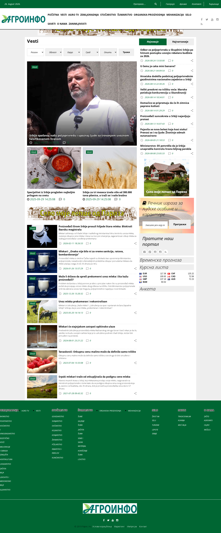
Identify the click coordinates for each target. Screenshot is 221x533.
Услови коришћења (102, 526)
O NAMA (62, 23)
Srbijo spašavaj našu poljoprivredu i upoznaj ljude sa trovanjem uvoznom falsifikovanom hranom (79, 137)
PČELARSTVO (57, 444)
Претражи (179, 224)
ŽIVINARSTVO (57, 440)
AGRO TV (73, 14)
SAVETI (52, 23)
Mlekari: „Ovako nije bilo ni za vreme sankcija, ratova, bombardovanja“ (91, 253)
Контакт (143, 526)
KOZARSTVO (56, 430)
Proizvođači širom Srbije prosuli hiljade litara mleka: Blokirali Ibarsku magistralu (95, 228)
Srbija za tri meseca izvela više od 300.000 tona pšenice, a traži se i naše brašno (107, 194)
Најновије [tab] (153, 41)
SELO (188, 14)
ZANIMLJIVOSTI (77, 23)
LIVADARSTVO (5, 464)
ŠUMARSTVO (124, 14)
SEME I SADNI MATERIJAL (82, 442)
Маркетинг (119, 526)
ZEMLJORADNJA (89, 14)
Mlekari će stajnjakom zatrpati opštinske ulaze (87, 326)
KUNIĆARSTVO (57, 457)
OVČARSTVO (57, 426)
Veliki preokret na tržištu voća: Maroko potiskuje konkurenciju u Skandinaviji (163, 91)
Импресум (132, 526)
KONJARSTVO (57, 435)
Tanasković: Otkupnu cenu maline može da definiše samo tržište (97, 351)
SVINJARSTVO (57, 421)
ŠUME (80, 416)
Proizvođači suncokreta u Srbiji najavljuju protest (165, 117)
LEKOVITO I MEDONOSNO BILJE (5, 481)
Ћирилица (214, 4)
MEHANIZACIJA (175, 14)
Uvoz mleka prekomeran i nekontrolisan (83, 301)
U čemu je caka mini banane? (157, 66)
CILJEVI (206, 425)
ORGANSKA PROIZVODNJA (149, 14)
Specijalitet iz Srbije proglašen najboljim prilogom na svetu (51, 194)
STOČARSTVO (108, 14)
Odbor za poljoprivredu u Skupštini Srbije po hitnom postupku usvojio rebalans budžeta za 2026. (166, 53)
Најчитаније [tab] (180, 41)
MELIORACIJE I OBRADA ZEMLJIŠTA (5, 451)
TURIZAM (155, 425)
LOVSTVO (81, 459)
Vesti (33, 152)
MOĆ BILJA (182, 425)
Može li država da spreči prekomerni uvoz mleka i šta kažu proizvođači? (93, 278)
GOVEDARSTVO (58, 416)
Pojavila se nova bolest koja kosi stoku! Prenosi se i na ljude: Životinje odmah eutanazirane (163, 132)
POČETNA (53, 14)
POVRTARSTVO (6, 421)
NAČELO (207, 429)
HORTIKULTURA (6, 459)
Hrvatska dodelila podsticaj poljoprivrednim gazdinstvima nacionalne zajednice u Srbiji (166, 78)
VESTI (63, 14)
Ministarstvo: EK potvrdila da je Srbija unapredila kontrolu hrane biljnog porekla (165, 147)
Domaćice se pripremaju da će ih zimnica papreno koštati (164, 104)
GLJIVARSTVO (5, 489)
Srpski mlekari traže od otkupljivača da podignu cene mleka (94, 376)
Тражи (126, 52)
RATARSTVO (4, 416)
